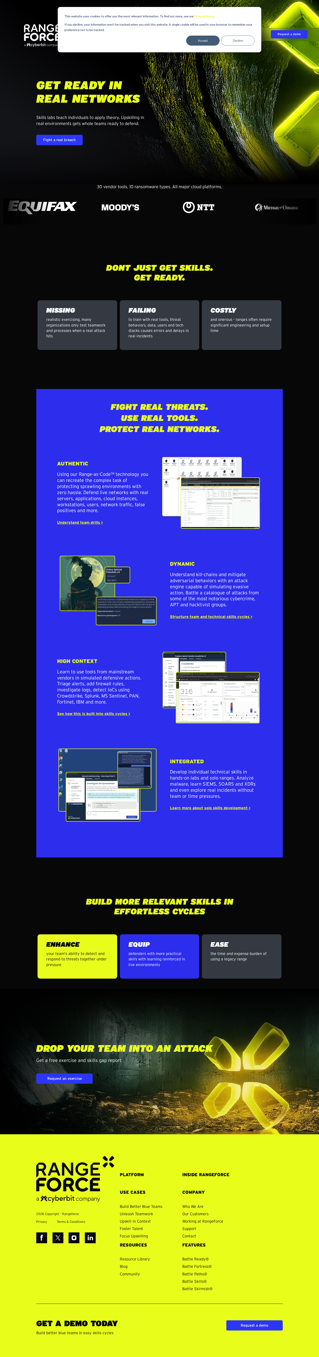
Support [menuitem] (189, 1229)
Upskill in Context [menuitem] (135, 1221)
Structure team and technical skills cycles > (211, 617)
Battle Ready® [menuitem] (195, 1259)
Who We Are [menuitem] (193, 1207)
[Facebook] (41, 1237)
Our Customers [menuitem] (195, 1214)
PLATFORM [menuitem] (132, 1175)
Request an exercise (64, 1078)
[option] (44, 207)
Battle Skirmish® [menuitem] (197, 1289)
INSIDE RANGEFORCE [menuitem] (205, 1175)
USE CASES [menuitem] (133, 1192)
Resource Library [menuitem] (135, 1259)
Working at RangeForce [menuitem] (202, 1221)
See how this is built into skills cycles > (93, 714)
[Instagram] (74, 1237)
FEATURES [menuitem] (194, 1245)
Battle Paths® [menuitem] (194, 1274)
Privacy (41, 1221)
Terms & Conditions (71, 1221)
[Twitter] (58, 1237)
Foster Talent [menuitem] (131, 1229)
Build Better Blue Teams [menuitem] (141, 1207)
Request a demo (289, 34)
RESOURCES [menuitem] (133, 1245)
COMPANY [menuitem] (193, 1192)
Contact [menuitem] (189, 1236)
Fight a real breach (59, 140)
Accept (203, 40)
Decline (238, 40)
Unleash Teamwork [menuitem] (136, 1214)
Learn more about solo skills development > (210, 808)
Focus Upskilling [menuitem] (134, 1236)
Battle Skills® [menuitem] (194, 1282)
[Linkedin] (90, 1237)
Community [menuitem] (130, 1274)
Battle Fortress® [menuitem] (197, 1267)
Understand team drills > (80, 523)
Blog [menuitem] (124, 1267)
